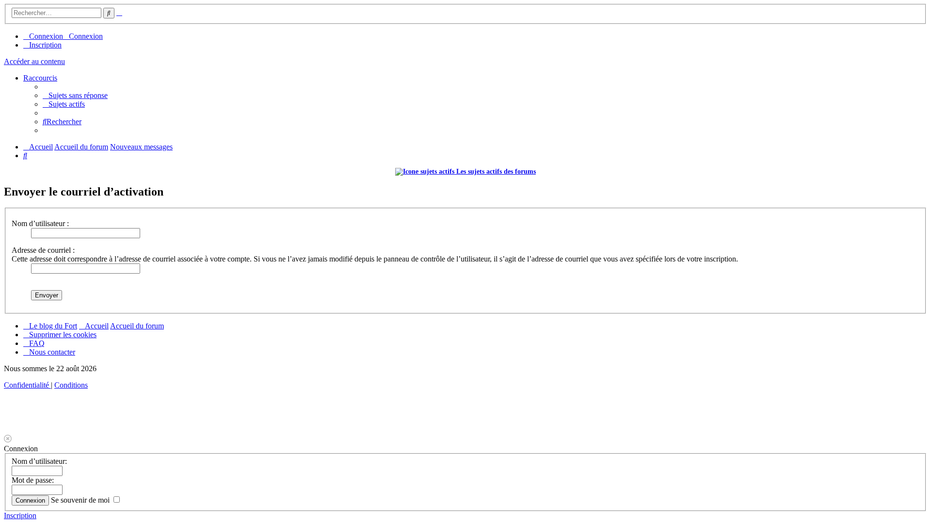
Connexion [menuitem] (46, 36)
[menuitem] (75, 95)
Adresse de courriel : (43, 250)
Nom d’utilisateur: (39, 461)
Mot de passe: (33, 480)
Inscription (20, 515)
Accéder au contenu (34, 61)
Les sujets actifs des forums (495, 171)
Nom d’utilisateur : (40, 223)
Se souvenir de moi (81, 500)
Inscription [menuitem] (45, 45)
